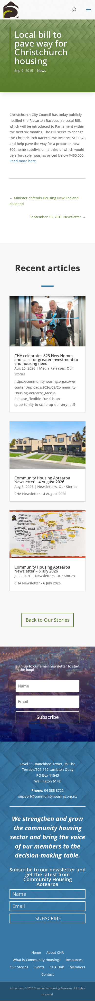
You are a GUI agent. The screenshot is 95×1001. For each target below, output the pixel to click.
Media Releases (52, 368)
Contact (47, 974)
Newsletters (47, 486)
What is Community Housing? (36, 959)
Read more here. (23, 161)
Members (77, 967)
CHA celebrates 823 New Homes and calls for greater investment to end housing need (46, 359)
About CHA (55, 952)
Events (39, 967)
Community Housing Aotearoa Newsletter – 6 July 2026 (42, 569)
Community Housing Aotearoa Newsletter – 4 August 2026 (42, 480)
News (41, 70)
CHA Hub (57, 967)
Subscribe (48, 918)
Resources (74, 959)
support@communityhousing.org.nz (47, 796)
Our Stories (68, 486)
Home (36, 952)
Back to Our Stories (48, 620)
